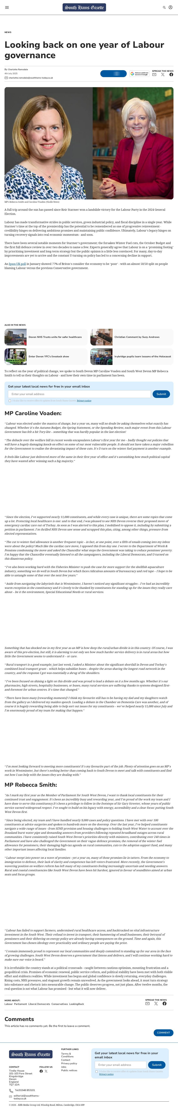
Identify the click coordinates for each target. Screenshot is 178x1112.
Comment (163, 1032)
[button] (7, 7)
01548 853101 (27, 1090)
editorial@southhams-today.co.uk (26, 1097)
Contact (65, 1060)
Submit (161, 394)
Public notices (69, 1070)
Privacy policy (69, 1063)
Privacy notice (84, 400)
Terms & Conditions (67, 1055)
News (8, 32)
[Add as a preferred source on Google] (139, 74)
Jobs (63, 1067)
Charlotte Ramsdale (18, 69)
